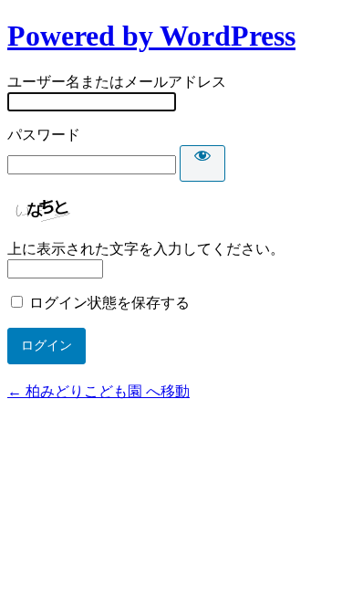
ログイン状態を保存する (109, 302)
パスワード (43, 134)
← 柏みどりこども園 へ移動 (98, 391)
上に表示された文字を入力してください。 (146, 249)
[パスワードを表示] (202, 163)
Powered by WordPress (151, 35)
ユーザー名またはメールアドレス (116, 81)
